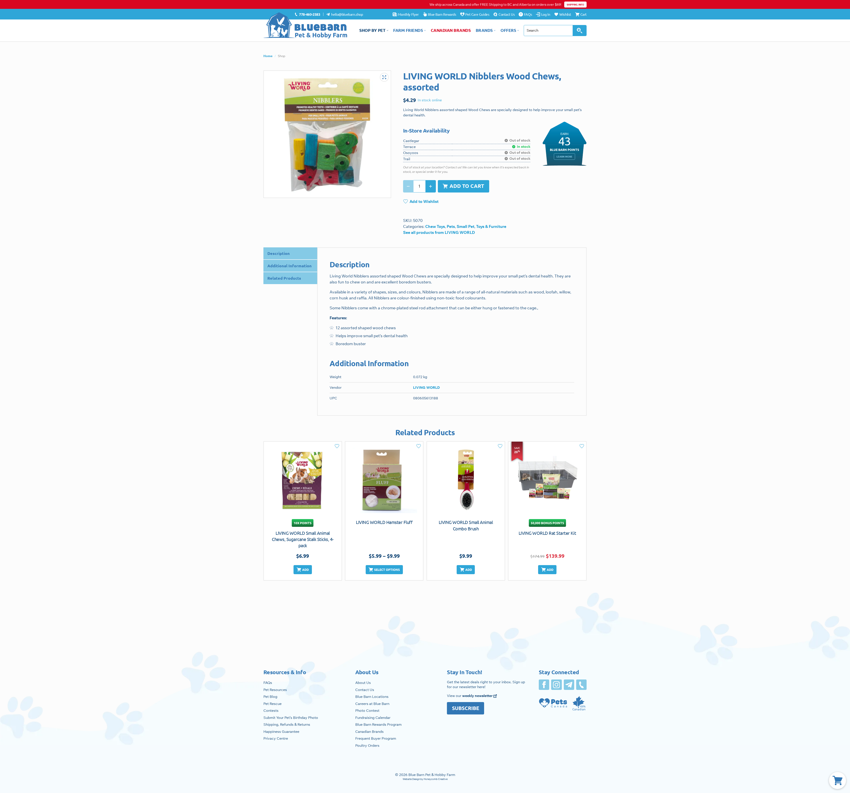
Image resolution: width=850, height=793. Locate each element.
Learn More (564, 156)
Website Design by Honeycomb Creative (425, 779)
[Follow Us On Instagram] (556, 684)
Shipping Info (575, 4)
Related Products (284, 278)
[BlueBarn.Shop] (305, 25)
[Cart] (837, 780)
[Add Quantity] (430, 186)
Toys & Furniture (491, 226)
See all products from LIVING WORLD (439, 232)
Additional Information (289, 265)
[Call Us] (581, 684)
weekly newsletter (477, 695)
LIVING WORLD (426, 387)
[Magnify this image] (327, 134)
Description (278, 253)
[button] (303, 569)
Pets (451, 226)
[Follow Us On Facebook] (544, 684)
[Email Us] (569, 684)
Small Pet (465, 226)
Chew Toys (435, 226)
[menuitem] (307, 14)
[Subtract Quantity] (408, 186)
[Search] (579, 30)
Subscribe (465, 708)
